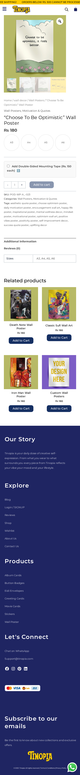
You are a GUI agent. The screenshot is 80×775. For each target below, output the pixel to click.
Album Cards (13, 575)
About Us (11, 538)
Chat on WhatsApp (17, 650)
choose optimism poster (52, 203)
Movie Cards (12, 606)
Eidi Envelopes (14, 590)
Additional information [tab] (20, 241)
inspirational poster (24, 211)
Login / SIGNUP (14, 507)
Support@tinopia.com (19, 658)
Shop (8, 522)
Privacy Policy (61, 768)
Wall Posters (36, 100)
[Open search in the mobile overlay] (67, 9)
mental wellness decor (49, 211)
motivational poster (24, 216)
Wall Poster (12, 621)
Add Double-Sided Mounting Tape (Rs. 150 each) (39, 169)
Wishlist (10, 530)
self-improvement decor (53, 220)
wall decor (20, 100)
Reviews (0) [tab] (12, 248)
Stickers (10, 613)
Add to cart (41, 184)
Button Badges (14, 582)
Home (8, 100)
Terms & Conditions (47, 768)
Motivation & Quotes (36, 110)
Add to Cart (21, 340)
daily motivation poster (17, 207)
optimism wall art (47, 216)
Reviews (10, 515)
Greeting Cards (14, 598)
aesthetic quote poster (23, 203)
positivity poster (28, 220)
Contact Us (12, 546)
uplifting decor (38, 225)
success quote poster (16, 225)
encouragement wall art (46, 207)
